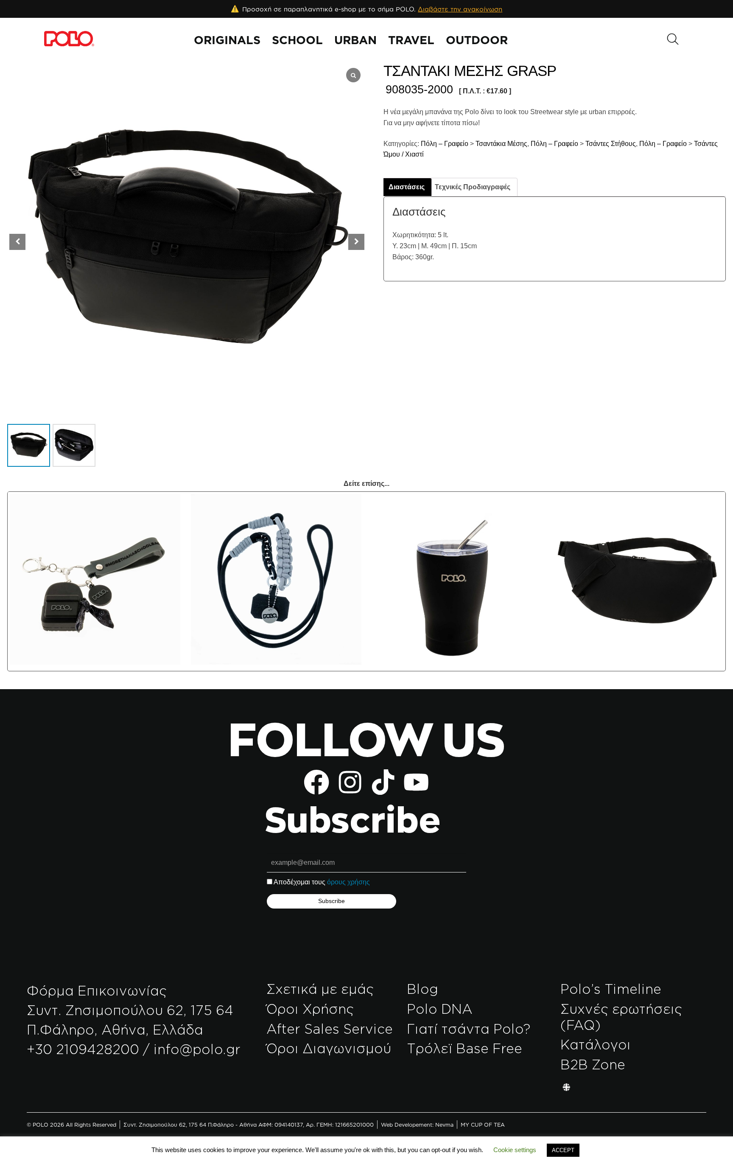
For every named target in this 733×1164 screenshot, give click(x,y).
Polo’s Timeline (610, 989)
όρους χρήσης (348, 882)
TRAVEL (411, 40)
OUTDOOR (477, 40)
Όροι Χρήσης (310, 1008)
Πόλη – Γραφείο (443, 143)
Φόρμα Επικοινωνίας (97, 990)
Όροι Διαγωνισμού (328, 1048)
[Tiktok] (383, 782)
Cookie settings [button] (514, 1149)
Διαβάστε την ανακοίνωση (460, 9)
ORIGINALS (227, 40)
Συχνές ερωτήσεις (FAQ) (621, 1016)
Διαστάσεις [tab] (407, 187)
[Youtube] (416, 782)
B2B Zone (592, 1064)
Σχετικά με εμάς (320, 989)
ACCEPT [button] (563, 1150)
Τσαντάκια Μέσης (501, 143)
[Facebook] (316, 782)
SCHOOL (297, 40)
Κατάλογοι (595, 1044)
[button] (356, 242)
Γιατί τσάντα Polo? (468, 1028)
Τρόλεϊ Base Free (464, 1048)
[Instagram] (350, 782)
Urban (355, 40)
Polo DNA (440, 1008)
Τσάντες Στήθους (610, 143)
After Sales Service (329, 1028)
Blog (422, 989)
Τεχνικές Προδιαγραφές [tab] (472, 187)
